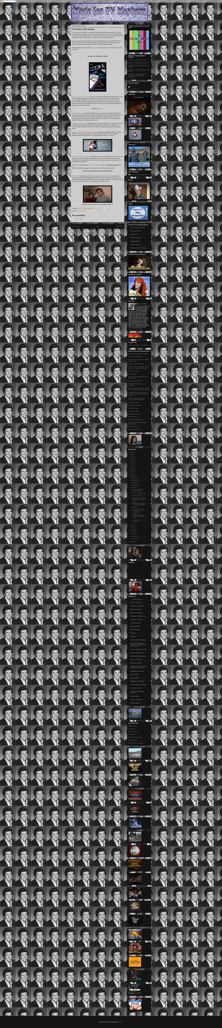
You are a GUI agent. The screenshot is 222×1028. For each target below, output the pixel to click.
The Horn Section (135, 244)
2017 (132, 457)
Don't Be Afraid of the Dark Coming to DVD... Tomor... (138, 516)
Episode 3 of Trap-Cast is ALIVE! (137, 60)
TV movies (95, 47)
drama (78, 211)
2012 (132, 468)
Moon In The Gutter (136, 659)
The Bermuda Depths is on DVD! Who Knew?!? (138, 504)
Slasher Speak (134, 674)
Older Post (119, 226)
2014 (132, 464)
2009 (132, 475)
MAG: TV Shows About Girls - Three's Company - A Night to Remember (139, 367)
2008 (132, 541)
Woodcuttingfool (135, 703)
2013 (132, 466)
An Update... (135, 507)
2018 (132, 454)
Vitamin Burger (134, 696)
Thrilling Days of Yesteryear (138, 248)
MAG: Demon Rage (134, 371)
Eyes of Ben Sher (135, 629)
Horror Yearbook (133, 731)
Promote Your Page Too (133, 88)
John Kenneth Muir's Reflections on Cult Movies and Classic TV (138, 645)
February (134, 536)
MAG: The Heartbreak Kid (136, 419)
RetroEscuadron (135, 241)
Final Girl (133, 633)
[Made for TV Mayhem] (129, 87)
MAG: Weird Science (134, 411)
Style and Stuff (134, 678)
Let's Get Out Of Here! (136, 652)
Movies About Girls (136, 663)
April (133, 531)
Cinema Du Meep (135, 623)
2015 (132, 461)
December (135, 478)
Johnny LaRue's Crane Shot (138, 649)
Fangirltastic (132, 728)
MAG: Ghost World (134, 402)
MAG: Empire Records (135, 414)
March (134, 534)
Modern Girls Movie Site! (135, 737)
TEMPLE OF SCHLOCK (137, 681)
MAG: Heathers (133, 416)
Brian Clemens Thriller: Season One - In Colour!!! (138, 511)
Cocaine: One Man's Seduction (80, 96)
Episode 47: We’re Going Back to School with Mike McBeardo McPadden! (138, 75)
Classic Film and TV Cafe (137, 227)
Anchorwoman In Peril (136, 606)
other (85, 211)
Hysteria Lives (132, 734)
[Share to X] (105, 208)
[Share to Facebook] (106, 208)
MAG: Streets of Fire (134, 426)
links (82, 211)
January (134, 538)
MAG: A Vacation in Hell (135, 429)
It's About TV (134, 234)
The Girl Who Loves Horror (138, 684)
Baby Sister (75, 176)
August (134, 487)
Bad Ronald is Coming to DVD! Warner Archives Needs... (138, 499)
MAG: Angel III (132, 374)
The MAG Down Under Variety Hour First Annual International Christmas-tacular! (139, 394)
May (133, 529)
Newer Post (76, 226)
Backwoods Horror (135, 609)
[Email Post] (98, 208)
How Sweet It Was (135, 231)
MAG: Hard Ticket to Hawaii (136, 364)
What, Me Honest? (137, 495)
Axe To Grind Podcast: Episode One (138, 345)
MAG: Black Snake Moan (135, 405)
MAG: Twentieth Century (135, 381)
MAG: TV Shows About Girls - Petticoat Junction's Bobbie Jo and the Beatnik (139, 388)
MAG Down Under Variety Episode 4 (138, 353)
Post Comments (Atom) (101, 231)
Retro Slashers (133, 740)
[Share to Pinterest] (108, 208)
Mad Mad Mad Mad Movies (138, 656)
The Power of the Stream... (136, 520)
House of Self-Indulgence (137, 640)
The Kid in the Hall (135, 688)
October (134, 482)
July (133, 524)
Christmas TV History (136, 619)
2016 (132, 459)
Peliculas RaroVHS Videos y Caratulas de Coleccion (138, 667)
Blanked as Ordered (136, 612)
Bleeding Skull (132, 726)
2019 (132, 452)
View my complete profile (135, 329)
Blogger (120, 1022)
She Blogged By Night (136, 671)
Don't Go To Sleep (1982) (139, 493)
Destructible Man (135, 626)
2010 (132, 473)
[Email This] (102, 208)
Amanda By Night (142, 303)
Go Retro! (133, 636)
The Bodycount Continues (136, 743)
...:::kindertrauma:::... (136, 599)
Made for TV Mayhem (133, 85)
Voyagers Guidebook (136, 699)
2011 (131, 471)
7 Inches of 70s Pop (136, 602)
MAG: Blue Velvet (133, 408)
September (135, 485)
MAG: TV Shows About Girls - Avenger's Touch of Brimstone (137, 399)
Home (98, 226)
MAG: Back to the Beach (135, 356)
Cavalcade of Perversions (137, 616)
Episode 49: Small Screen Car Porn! (138, 62)
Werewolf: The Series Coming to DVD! (137, 490)
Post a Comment (79, 218)
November (135, 480)
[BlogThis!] (103, 208)
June (133, 527)
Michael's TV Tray (135, 237)
